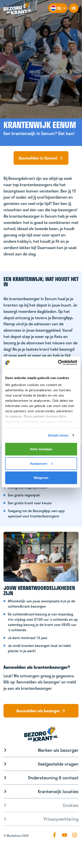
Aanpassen (38, 463)
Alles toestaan (41, 449)
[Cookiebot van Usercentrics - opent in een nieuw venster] (58, 362)
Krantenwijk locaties (58, 791)
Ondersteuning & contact (53, 777)
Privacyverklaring (61, 819)
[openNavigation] (74, 8)
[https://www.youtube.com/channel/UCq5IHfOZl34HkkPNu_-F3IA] (64, 835)
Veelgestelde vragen (58, 764)
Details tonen (58, 435)
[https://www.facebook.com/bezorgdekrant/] (54, 835)
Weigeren (41, 478)
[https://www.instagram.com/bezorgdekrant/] (75, 835)
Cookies (71, 805)
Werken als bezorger (58, 750)
